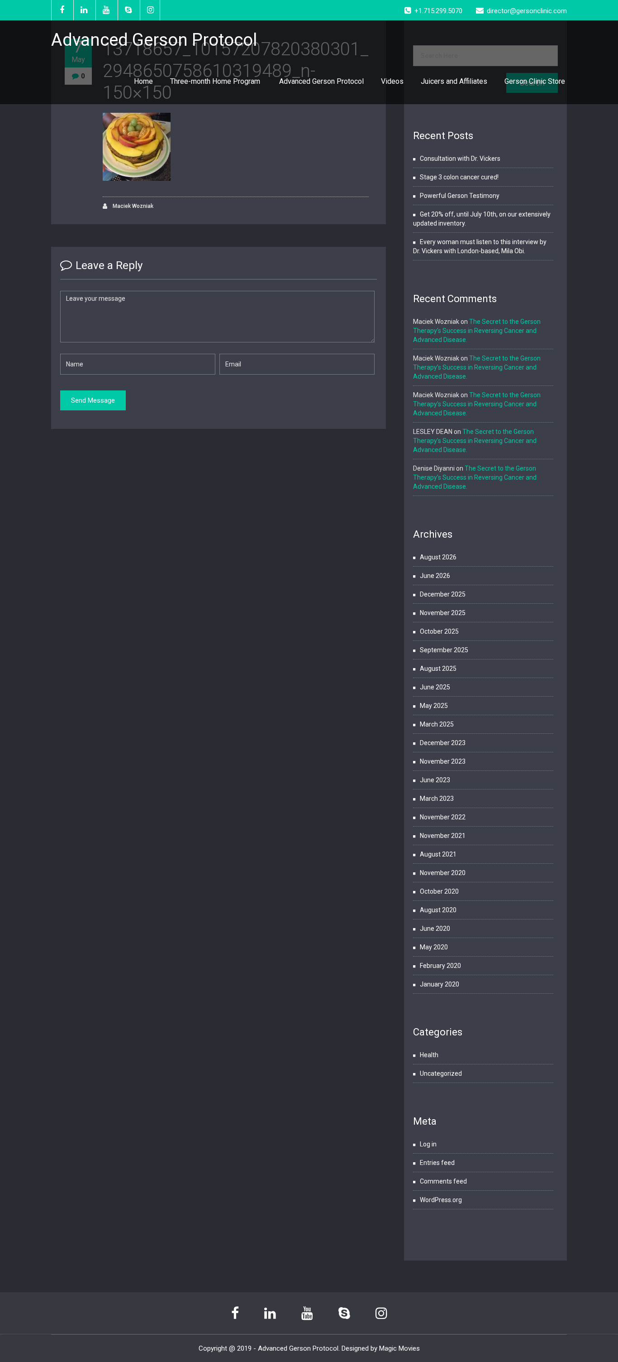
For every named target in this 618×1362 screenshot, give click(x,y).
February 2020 (440, 965)
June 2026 (435, 575)
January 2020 (439, 984)
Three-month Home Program (216, 81)
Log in (428, 1144)
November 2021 (443, 835)
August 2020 (438, 910)
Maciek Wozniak (132, 206)
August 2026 (438, 557)
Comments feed (443, 1181)
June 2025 (435, 687)
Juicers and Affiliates (454, 81)
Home (143, 81)
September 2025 (444, 650)
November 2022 (443, 817)
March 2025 (437, 724)
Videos (392, 81)
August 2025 (438, 668)
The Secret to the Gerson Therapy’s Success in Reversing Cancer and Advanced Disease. (477, 330)
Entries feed (437, 1162)
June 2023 (435, 780)
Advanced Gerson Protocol (321, 81)
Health (429, 1055)
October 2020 (439, 891)
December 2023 (443, 742)
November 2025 (443, 612)
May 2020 (434, 947)
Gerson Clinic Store (534, 81)
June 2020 (435, 928)
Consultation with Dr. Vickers (460, 158)
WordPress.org (441, 1199)
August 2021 (438, 854)
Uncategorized (441, 1073)
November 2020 (443, 872)
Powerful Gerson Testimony (459, 195)
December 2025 (443, 594)
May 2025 (434, 705)
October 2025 (439, 631)
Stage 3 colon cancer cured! (459, 177)
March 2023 (437, 798)
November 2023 (443, 761)
